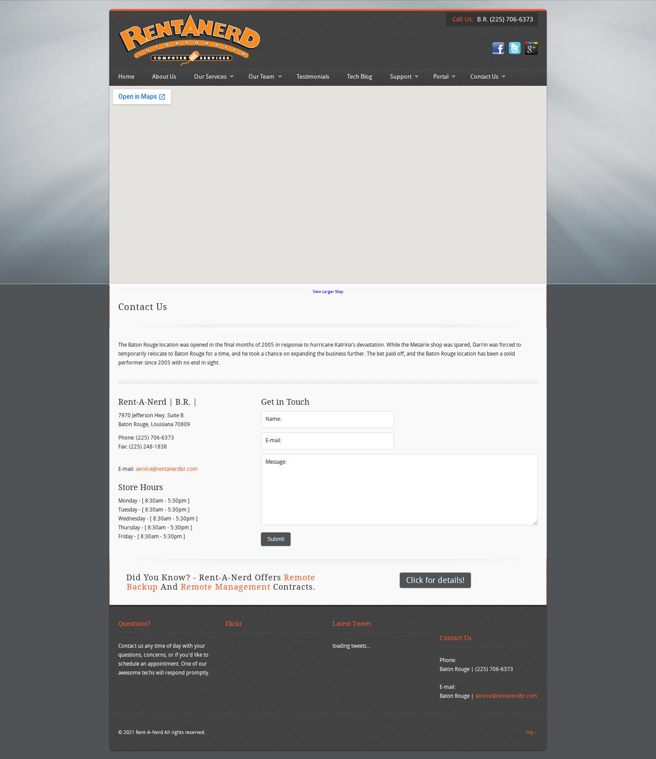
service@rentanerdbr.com (167, 468)
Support (396, 77)
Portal (436, 77)
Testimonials (313, 76)
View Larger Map (328, 291)
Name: (273, 418)
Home (126, 76)
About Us (164, 76)
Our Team (257, 77)
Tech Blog (359, 76)
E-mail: (274, 440)
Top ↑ (531, 732)
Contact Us (479, 77)
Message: (276, 461)
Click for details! (435, 580)
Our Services (206, 77)
